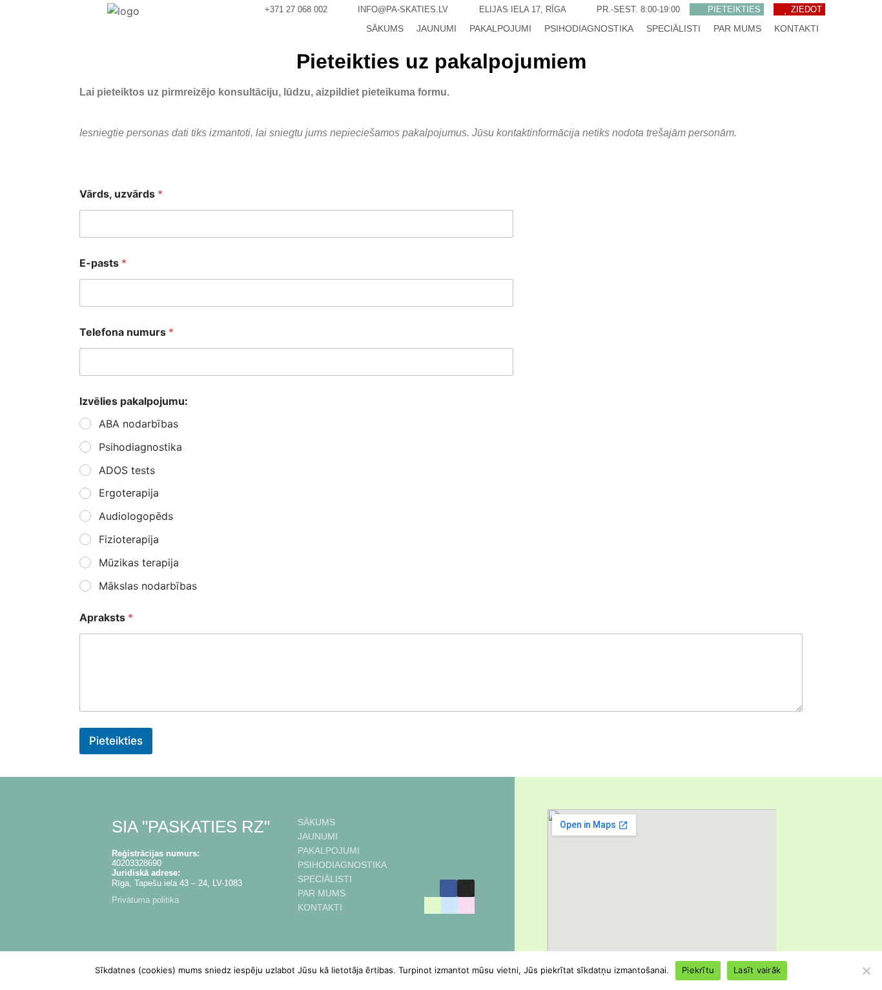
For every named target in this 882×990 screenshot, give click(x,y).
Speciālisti (673, 28)
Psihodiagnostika (588, 28)
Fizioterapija (129, 539)
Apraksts (106, 618)
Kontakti (796, 28)
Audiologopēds (136, 516)
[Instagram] (466, 888)
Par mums (737, 28)
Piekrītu (698, 970)
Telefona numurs (126, 332)
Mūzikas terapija (139, 562)
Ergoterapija (129, 492)
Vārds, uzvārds (121, 194)
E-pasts (103, 263)
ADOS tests (127, 470)
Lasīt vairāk (757, 970)
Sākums (385, 28)
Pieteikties (116, 740)
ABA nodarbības (138, 423)
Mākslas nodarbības (148, 585)
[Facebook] (448, 888)
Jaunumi (436, 28)
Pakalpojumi (500, 28)
